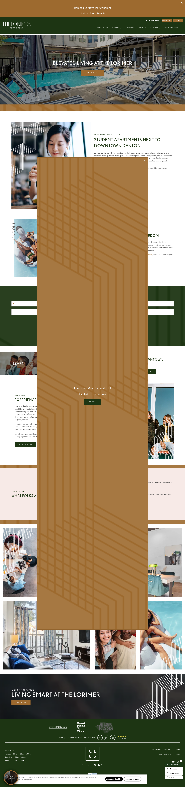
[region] (78, 779)
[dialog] (92, 393)
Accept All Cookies (114, 779)
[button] (92, 402)
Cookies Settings (132, 779)
